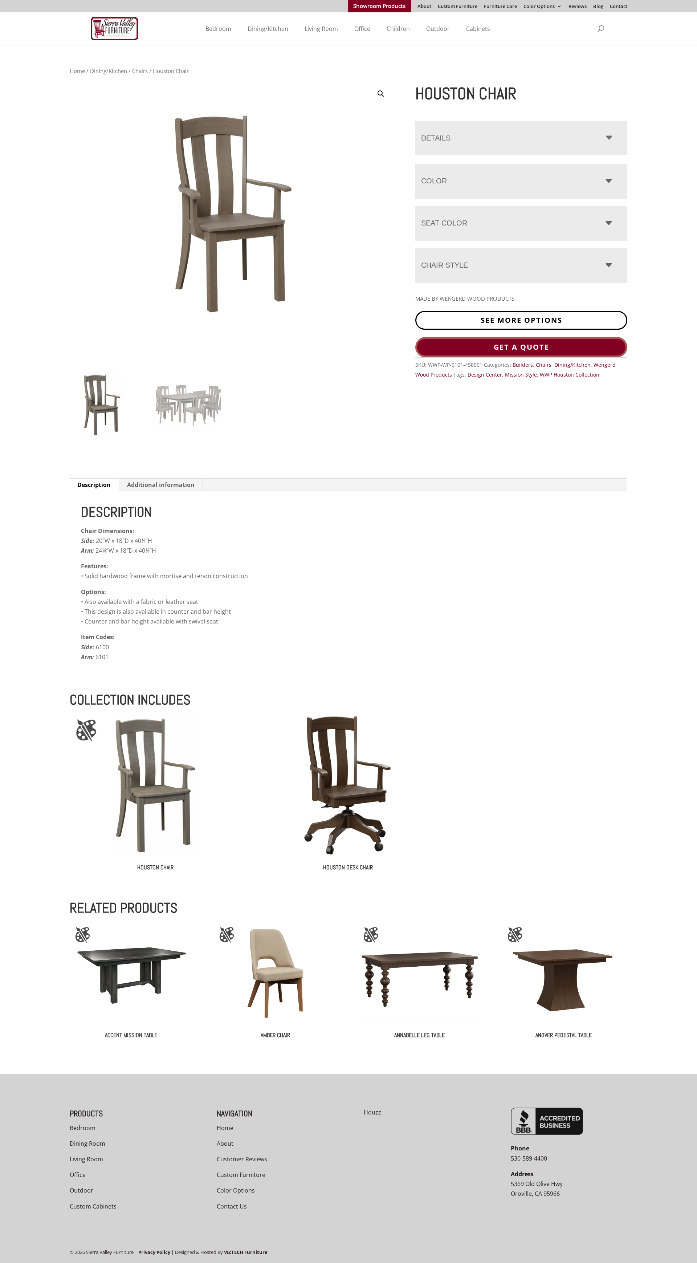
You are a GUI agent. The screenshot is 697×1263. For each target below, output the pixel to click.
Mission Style (521, 374)
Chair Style (444, 265)
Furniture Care (500, 6)
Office (362, 29)
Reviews (577, 6)
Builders (523, 364)
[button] (380, 93)
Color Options (539, 6)
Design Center (485, 374)
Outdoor (438, 29)
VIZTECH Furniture (246, 1252)
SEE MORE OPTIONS (521, 320)
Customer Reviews (242, 1159)
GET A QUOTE (521, 347)
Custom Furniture (457, 6)
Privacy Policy (154, 1252)
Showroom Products (379, 6)
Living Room (321, 29)
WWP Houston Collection (569, 374)
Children (398, 29)
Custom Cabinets (93, 1206)
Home (77, 70)
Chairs (140, 70)
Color (434, 181)
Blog (598, 6)
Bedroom (218, 29)
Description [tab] (94, 485)
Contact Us (232, 1206)
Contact (618, 6)
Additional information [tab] (161, 485)
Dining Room (87, 1144)
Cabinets (478, 29)
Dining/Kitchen (268, 29)
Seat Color (444, 223)
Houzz (372, 1112)
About (424, 6)
